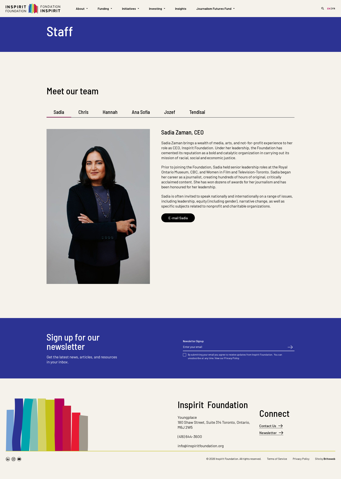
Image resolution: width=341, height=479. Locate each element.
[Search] (323, 8)
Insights (180, 8)
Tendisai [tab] (197, 112)
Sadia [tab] (59, 112)
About (80, 8)
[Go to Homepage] (33, 9)
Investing (155, 8)
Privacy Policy (301, 458)
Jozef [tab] (169, 112)
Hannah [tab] (110, 112)
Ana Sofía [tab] (141, 112)
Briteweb (329, 458)
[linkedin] (8, 459)
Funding (103, 8)
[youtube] (19, 459)
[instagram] (13, 459)
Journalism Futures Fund (213, 8)
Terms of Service (277, 458)
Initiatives (129, 8)
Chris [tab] (83, 112)
